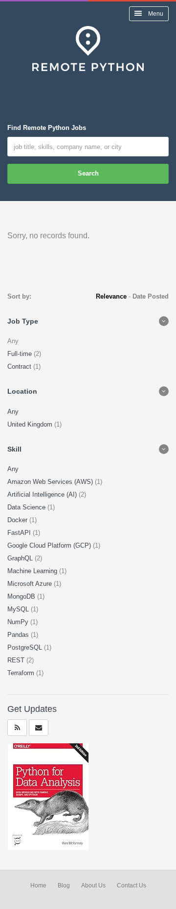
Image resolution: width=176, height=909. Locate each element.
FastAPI (20, 532)
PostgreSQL (25, 647)
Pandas (19, 634)
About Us (93, 885)
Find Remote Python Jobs (46, 127)
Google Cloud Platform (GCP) (50, 545)
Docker (18, 520)
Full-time (20, 353)
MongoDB (22, 596)
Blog (64, 885)
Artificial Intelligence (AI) (43, 494)
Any (13, 411)
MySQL (19, 609)
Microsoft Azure (30, 583)
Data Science (27, 507)
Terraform (21, 673)
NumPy (18, 622)
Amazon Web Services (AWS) (51, 481)
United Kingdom (30, 424)
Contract (20, 366)
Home (38, 885)
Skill (14, 449)
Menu (155, 13)
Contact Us (131, 885)
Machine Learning (33, 571)
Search (88, 173)
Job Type (22, 321)
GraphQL (21, 558)
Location (22, 391)
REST (16, 660)
